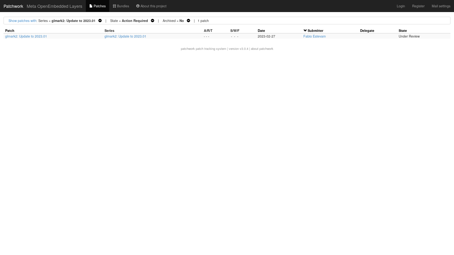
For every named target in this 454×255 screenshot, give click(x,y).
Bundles (122, 6)
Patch (9, 30)
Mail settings (441, 6)
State (403, 30)
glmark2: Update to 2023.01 (26, 36)
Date (261, 30)
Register (418, 6)
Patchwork (13, 6)
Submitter (315, 30)
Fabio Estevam (314, 36)
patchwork (188, 48)
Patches (99, 6)
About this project (153, 6)
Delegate (367, 30)
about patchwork (262, 48)
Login (401, 6)
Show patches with (22, 20)
